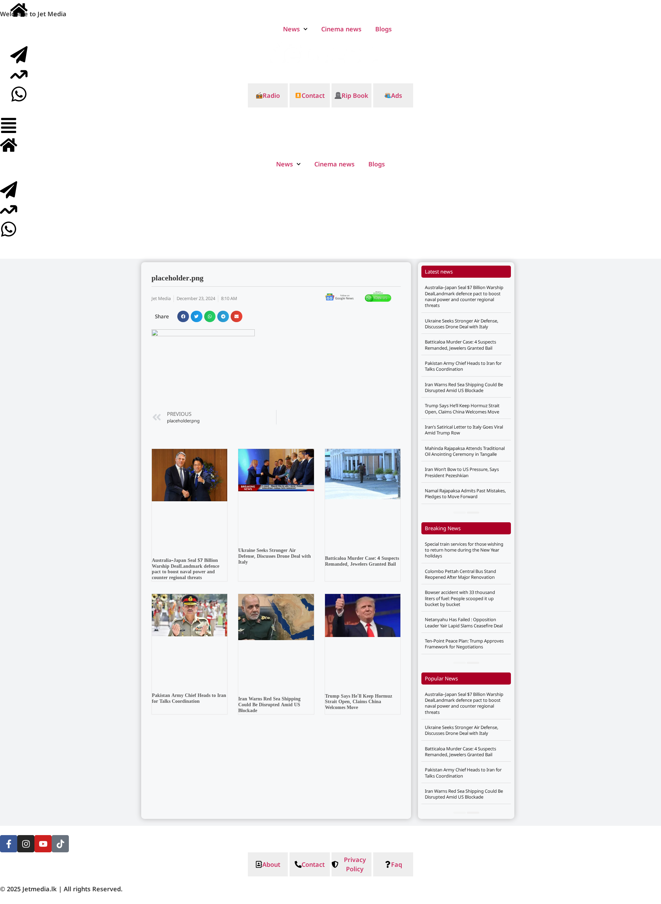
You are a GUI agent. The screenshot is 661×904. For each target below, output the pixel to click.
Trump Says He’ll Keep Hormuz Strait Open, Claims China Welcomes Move (358, 702)
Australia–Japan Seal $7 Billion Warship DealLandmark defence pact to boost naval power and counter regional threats (185, 569)
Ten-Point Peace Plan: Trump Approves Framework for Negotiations (464, 644)
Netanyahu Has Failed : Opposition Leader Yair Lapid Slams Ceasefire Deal (464, 622)
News (284, 164)
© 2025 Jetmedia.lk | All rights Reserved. (61, 889)
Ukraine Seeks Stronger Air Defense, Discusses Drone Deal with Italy (274, 556)
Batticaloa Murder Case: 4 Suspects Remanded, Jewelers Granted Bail (362, 561)
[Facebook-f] (8, 843)
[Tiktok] (60, 843)
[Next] (473, 513)
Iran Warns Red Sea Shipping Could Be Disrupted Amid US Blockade (269, 705)
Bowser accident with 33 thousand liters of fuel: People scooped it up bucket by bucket (460, 598)
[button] (183, 316)
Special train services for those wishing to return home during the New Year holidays (464, 550)
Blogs (376, 164)
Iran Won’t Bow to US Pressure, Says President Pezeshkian (462, 472)
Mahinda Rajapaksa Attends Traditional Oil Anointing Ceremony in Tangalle (465, 451)
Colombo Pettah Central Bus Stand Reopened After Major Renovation (460, 574)
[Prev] (459, 513)
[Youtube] (43, 843)
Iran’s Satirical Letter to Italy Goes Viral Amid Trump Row (464, 430)
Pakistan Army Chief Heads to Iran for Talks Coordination (189, 699)
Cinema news (334, 164)
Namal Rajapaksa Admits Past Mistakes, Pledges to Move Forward (465, 493)
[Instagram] (25, 843)
